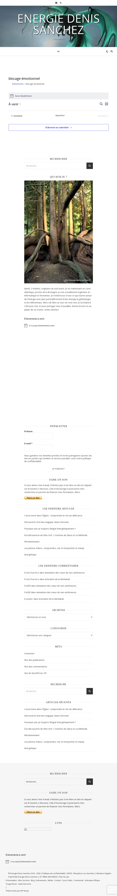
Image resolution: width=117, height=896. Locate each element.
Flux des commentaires (35, 666)
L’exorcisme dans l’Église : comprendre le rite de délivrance (53, 515)
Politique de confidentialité (53, 873)
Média (50, 880)
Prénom (28, 431)
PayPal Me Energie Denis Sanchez (23, 876)
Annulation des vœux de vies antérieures (65, 572)
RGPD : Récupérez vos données (81, 873)
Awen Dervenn (24, 884)
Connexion (29, 653)
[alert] (58, 325)
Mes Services (24, 880)
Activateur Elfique (92, 880)
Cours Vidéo (67, 880)
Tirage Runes (11, 884)
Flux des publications (34, 660)
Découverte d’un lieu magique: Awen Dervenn (46, 522)
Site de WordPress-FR (35, 673)
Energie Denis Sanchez (58, 24)
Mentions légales (103, 873)
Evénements (41, 880)
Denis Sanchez (31, 572)
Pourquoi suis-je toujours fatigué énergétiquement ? (50, 528)
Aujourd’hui (60, 115)
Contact (57, 880)
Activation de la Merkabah (57, 579)
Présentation (11, 880)
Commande (79, 880)
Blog (33, 880)
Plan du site (64, 876)
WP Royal (24, 890)
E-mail (28, 443)
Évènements (18, 83)
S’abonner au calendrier (57, 127)
